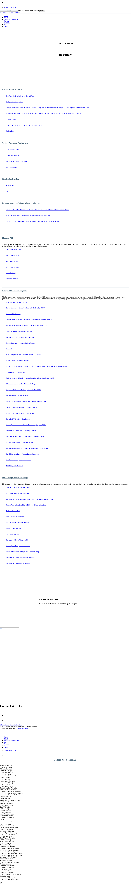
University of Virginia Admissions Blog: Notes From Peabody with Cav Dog (29, 499)
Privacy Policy (4, 725)
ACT (7, 191)
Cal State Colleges (11, 167)
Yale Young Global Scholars (14, 466)
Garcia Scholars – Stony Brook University (19, 331)
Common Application (12, 149)
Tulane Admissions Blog (13, 528)
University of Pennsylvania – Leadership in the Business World (25, 436)
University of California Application (17, 161)
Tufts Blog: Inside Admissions (15, 516)
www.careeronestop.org (13, 249)
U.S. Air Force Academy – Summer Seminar (19, 442)
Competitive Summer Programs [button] (14, 291)
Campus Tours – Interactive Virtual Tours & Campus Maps (24, 125)
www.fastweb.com (12, 261)
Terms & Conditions (16, 725)
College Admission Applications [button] (15, 143)
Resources (7, 744)
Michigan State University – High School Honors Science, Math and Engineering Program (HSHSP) (36, 366)
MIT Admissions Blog (13, 511)
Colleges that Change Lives (14, 102)
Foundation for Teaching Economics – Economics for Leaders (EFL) (27, 325)
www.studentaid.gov (12, 255)
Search (42, 10)
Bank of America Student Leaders (16, 302)
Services (6, 742)
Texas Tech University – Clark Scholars (18, 419)
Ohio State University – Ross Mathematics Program (21, 384)
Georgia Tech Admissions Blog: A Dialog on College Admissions (26, 505)
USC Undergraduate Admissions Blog (17, 522)
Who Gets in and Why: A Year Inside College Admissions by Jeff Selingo (28, 215)
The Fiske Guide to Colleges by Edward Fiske (20, 96)
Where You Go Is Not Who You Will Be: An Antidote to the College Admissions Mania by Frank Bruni (37, 210)
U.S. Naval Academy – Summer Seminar (18, 460)
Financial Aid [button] (7, 238)
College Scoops (11, 119)
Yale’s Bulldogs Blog (12, 534)
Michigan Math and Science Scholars (17, 360)
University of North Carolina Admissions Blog (20, 557)
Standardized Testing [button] (10, 179)
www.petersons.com (12, 267)
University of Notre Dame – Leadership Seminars (21, 430)
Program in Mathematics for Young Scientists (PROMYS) (23, 390)
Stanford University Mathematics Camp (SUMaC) (21, 407)
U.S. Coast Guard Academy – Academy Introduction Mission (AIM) (27, 448)
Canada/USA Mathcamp (13, 314)
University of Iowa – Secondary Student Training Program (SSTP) (26, 425)
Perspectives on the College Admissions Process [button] (21, 203)
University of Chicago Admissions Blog (18, 563)
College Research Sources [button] (12, 89)
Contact (6, 747)
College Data (10, 131)
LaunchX (9, 349)
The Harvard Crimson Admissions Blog (18, 493)
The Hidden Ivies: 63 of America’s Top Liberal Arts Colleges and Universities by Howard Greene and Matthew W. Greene (43, 113)
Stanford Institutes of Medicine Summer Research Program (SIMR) (26, 401)
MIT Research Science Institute (15, 372)
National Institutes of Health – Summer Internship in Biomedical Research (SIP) (30, 378)
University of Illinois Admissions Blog (17, 540)
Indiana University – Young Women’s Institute (20, 337)
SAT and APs (10, 185)
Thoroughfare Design (22, 728)
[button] (8, 607)
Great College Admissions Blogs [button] (15, 478)
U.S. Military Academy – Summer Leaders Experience (22, 454)
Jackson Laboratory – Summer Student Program (20, 343)
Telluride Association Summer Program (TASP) (20, 413)
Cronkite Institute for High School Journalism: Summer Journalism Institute (29, 320)
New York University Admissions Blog (18, 487)
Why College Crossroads (11, 740)
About (6, 739)
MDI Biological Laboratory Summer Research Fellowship (23, 355)
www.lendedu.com (12, 279)
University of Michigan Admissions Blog (18, 546)
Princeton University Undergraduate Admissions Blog (22, 552)
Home (6, 737)
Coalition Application (12, 155)
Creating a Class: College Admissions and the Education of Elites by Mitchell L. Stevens (33, 221)
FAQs (5, 745)
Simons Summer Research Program (17, 395)
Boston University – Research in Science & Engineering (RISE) (25, 308)
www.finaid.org (11, 273)
